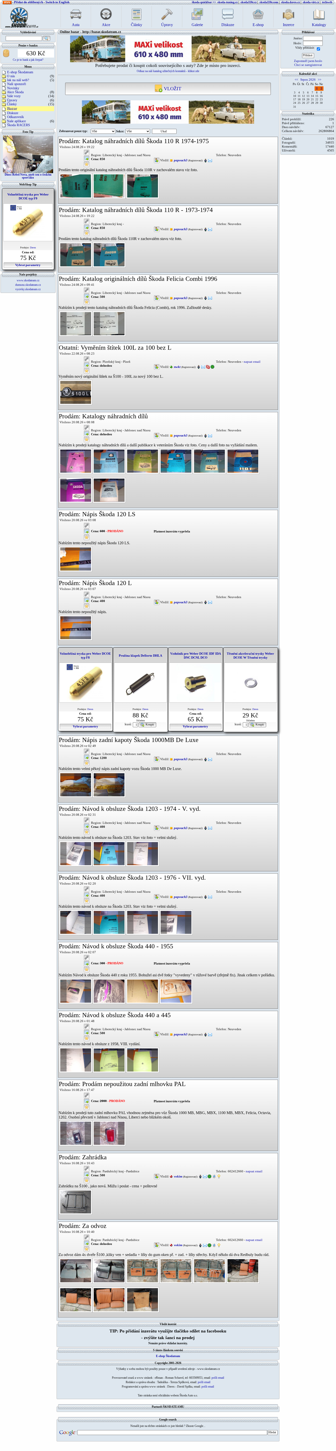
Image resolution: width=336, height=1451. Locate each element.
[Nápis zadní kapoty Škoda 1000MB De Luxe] (75, 784)
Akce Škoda (15, 92)
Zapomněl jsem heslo (308, 61)
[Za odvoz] (75, 1270)
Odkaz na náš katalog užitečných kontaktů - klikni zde (168, 71)
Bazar (12, 108)
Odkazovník (15, 117)
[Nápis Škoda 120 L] (75, 627)
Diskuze (12, 113)
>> (319, 79)
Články (12, 104)
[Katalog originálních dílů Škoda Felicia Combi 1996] (75, 323)
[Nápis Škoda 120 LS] (75, 558)
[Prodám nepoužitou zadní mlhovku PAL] (75, 1133)
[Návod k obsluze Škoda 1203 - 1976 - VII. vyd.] (75, 922)
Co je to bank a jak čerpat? (28, 59)
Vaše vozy (14, 96)
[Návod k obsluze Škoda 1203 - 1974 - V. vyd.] (75, 853)
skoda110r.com (269, 2)
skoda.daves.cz (290, 2)
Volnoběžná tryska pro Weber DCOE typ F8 (85, 655)
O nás (11, 76)
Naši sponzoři (16, 84)
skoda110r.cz (249, 2)
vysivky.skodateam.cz (28, 289)
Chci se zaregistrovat (308, 65)
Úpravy (12, 100)
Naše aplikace (16, 121)
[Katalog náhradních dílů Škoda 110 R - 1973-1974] (75, 254)
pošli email (218, 1377)
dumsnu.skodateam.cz (28, 285)
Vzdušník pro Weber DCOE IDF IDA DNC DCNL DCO (195, 655)
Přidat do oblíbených (28, 2)
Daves (33, 247)
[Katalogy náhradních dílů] (75, 461)
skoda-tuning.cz (227, 2)
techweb (327, 2)
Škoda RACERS (18, 125)
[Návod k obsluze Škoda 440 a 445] (75, 1059)
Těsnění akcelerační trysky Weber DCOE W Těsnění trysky (250, 655)
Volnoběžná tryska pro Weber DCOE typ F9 (28, 196)
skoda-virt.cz (311, 2)
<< (296, 79)
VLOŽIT (172, 88)
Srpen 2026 (308, 79)
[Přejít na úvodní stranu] (20, 16)
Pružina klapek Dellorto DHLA (140, 655)
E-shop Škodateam (20, 72)
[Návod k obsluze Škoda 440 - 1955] (75, 991)
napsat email (252, 361)
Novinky (13, 88)
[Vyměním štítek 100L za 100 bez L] (75, 392)
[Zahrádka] (75, 1202)
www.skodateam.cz (28, 280)
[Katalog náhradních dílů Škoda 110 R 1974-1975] (75, 185)
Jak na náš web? (18, 80)
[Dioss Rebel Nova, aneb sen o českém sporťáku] (28, 154)
